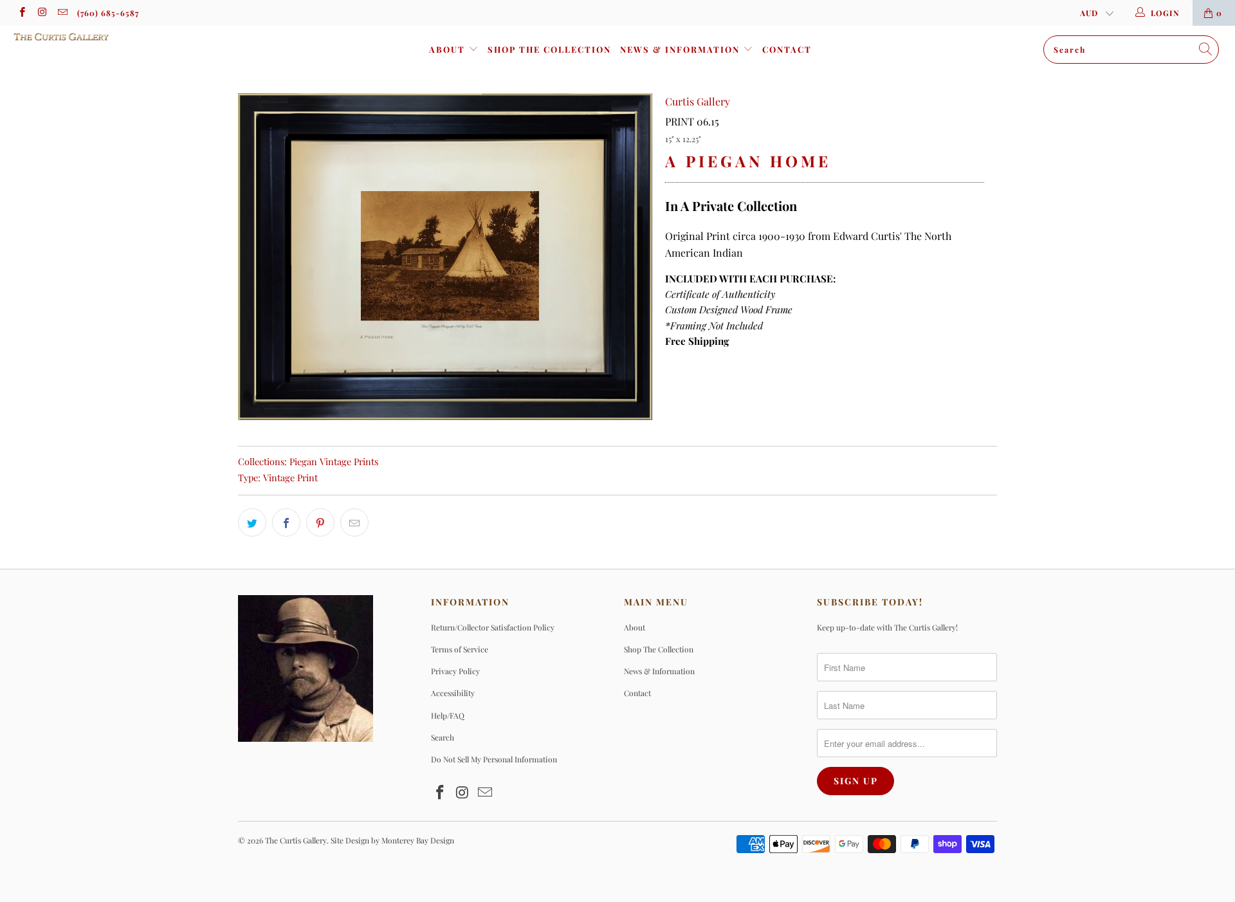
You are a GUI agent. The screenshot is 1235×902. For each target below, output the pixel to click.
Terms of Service (459, 649)
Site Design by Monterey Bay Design (392, 840)
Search (442, 737)
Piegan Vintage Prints (333, 461)
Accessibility (453, 693)
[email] (62, 13)
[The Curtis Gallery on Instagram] (41, 13)
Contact (787, 49)
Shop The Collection (549, 49)
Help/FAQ (447, 715)
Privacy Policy (455, 671)
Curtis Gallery (697, 101)
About (448, 49)
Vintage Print (290, 477)
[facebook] (21, 13)
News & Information (681, 49)
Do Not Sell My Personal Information (494, 759)
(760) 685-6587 (108, 13)
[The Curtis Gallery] (105, 37)
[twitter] (252, 522)
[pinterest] (320, 522)
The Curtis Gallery (296, 840)
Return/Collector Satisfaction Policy (492, 627)
